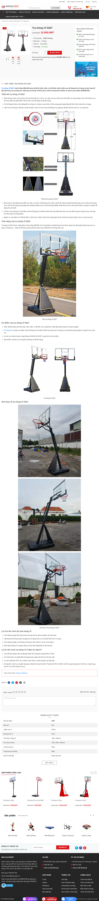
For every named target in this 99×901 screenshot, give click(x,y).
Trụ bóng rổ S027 (7, 88)
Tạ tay (44, 879)
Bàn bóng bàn (46, 892)
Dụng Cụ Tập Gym (68, 835)
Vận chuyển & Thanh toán (75, 1)
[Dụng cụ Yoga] (86, 826)
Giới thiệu (62, 1)
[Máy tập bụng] (31, 826)
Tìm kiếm (56, 8)
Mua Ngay (56, 52)
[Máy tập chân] (12, 826)
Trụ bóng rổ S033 (56, 800)
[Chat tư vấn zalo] (69, 899)
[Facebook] (9, 682)
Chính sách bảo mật (86, 882)
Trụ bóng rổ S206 (8, 800)
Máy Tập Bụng (31, 835)
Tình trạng (36, 46)
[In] (24, 682)
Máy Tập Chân (12, 835)
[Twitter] (12, 682)
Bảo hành (36, 41)
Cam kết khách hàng (68, 882)
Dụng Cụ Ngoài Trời (12, 16)
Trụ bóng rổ (8, 330)
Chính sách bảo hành (87, 892)
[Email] (20, 682)
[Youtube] (85, 848)
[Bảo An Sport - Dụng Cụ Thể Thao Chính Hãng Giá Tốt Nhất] (10, 6)
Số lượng (35, 52)
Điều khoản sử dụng (86, 888)
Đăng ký (63, 847)
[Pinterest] (16, 682)
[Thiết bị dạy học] (49, 826)
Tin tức (88, 1)
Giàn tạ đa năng (47, 888)
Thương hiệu (37, 38)
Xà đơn (44, 882)
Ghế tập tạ (45, 885)
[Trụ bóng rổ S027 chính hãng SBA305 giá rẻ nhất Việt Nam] (15, 40)
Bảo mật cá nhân (85, 885)
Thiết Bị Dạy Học (80, 12)
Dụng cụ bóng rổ (21, 673)
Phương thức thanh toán (69, 888)
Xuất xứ (35, 44)
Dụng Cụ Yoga (86, 835)
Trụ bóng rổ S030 (80, 800)
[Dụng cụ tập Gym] (68, 826)
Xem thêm (49, 763)
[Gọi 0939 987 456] (49, 899)
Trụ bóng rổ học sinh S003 (35, 800)
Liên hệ (94, 1)
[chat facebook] (30, 899)
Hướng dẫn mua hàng (68, 885)
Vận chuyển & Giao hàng (69, 892)
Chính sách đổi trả (86, 879)
